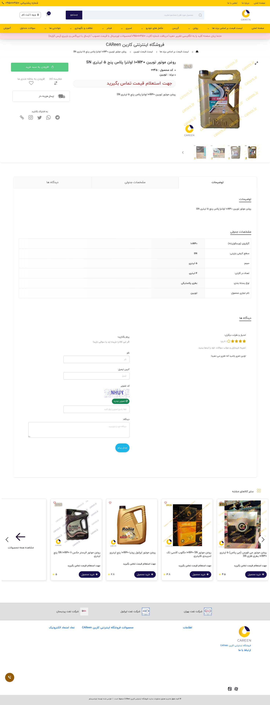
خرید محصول (255, 574)
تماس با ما (232, 3)
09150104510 (238, 676)
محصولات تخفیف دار (121, 676)
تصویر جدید (120, 401)
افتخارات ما (186, 646)
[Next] (183, 152)
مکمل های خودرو (154, 28)
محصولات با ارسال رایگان (119, 683)
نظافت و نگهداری (84, 28)
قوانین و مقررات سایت (179, 638)
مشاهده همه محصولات (21, 547)
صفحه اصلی (259, 3)
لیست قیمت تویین (143, 51)
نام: (127, 352)
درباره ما (245, 3)
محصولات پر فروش (122, 646)
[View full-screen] (256, 63)
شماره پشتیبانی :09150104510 (22, 3)
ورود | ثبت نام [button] (29, 15)
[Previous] (262, 540)
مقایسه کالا (55, 79)
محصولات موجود (124, 661)
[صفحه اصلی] (227, 15)
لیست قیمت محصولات (179, 653)
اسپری (129, 28)
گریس (175, 28)
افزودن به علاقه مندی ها (31, 79)
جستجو (74, 15)
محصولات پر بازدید (122, 653)
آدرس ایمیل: (123, 369)
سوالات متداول (27, 28)
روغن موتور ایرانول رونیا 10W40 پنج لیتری (133, 552)
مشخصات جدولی (135, 182)
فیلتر (109, 28)
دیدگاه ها (52, 182)
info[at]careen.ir (236, 671)
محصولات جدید (124, 638)
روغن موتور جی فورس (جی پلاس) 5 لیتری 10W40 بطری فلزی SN (243, 554)
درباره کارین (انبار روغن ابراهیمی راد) (172, 661)
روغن (195, 28)
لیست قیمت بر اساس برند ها (227, 28)
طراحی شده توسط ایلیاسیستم (100, 699)
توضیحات (218, 182)
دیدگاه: (126, 419)
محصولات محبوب (123, 668)
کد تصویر (125, 386)
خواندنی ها (55, 28)
